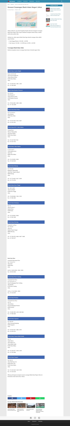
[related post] (12, 405)
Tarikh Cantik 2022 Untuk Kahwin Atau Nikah (20, 410)
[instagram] (35, 418)
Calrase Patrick (11, 9)
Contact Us (34, 421)
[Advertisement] (26, 60)
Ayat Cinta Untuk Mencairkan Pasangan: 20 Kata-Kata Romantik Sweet (55, 25)
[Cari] (61, 1)
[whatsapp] (40, 398)
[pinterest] (30, 398)
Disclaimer (40, 421)
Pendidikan (31, 1)
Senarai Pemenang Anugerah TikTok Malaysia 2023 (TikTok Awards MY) (39, 411)
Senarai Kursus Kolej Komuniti (30, 410)
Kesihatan (25, 1)
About (29, 421)
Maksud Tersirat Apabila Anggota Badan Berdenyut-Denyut (55, 10)
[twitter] (21, 398)
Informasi (19, 1)
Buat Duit (38, 1)
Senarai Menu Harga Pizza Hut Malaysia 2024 (12, 410)
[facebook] (12, 398)
